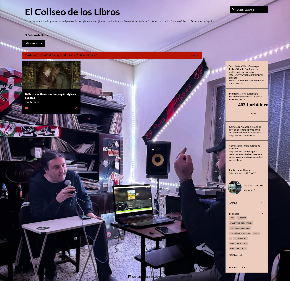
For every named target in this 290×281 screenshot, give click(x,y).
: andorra (242, 218)
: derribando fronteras (240, 228)
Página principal (34, 43)
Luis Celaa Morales (254, 185)
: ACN (232, 218)
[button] (76, 108)
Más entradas (112, 123)
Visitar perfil (249, 190)
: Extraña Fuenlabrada (240, 233)
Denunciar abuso (238, 267)
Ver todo (194, 55)
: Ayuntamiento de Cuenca (241, 223)
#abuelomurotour (238, 248)
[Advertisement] (213, 106)
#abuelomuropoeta (238, 243)
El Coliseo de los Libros (72, 11)
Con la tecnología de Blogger (147, 276)
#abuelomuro (240, 238)
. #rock (256, 233)
